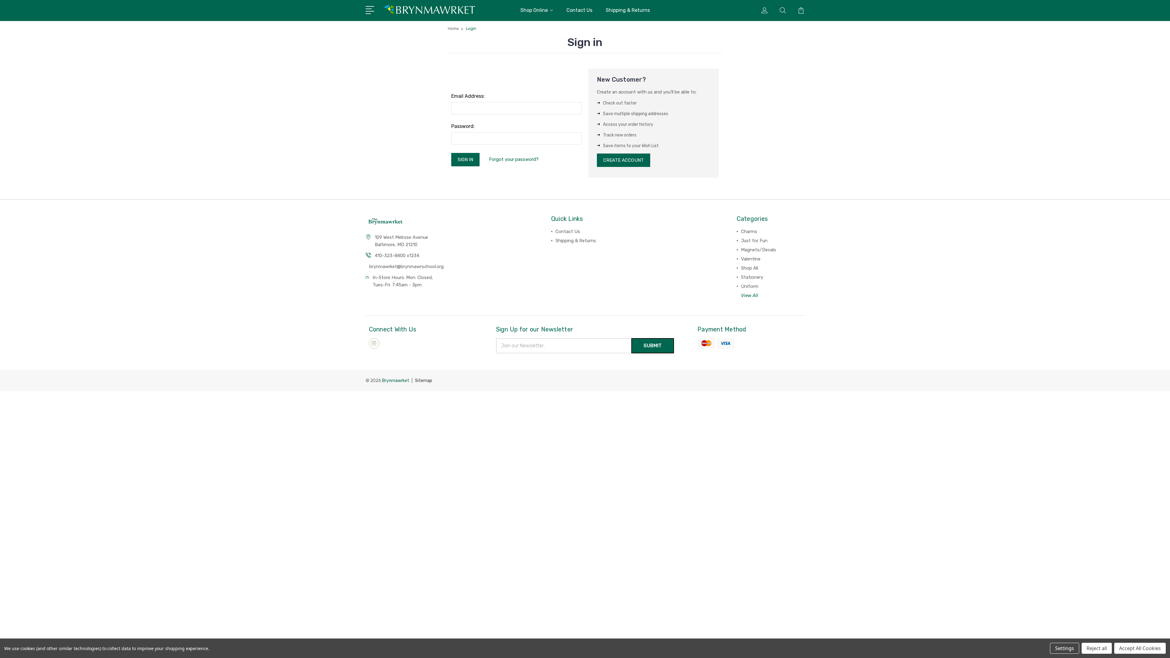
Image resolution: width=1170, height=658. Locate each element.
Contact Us (579, 10)
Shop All (749, 268)
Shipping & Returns (628, 10)
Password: (463, 126)
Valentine (750, 259)
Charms (749, 231)
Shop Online (534, 10)
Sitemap (423, 380)
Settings (1064, 648)
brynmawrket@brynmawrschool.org (406, 266)
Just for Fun (754, 240)
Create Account (623, 160)
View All (749, 295)
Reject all (1097, 648)
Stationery (752, 277)
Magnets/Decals (758, 250)
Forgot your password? (514, 159)
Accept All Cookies (1140, 648)
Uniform (749, 286)
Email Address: (468, 96)
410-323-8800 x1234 (397, 255)
